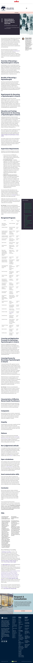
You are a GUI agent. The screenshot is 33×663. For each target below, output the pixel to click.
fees (14, 200)
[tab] (6, 518)
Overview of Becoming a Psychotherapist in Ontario (28, 203)
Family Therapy (11, 312)
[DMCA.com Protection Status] (14, 661)
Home (5, 27)
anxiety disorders (9, 466)
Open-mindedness (27, 221)
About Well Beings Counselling (28, 227)
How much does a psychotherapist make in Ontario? (15, 517)
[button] (26, 8)
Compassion (26, 216)
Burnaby (14, 560)
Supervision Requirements (28, 208)
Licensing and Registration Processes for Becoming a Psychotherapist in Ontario (28, 211)
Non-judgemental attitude (28, 220)
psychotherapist (16, 50)
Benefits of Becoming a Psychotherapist (28, 204)
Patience (26, 219)
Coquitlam (11, 560)
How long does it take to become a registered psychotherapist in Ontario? (6, 517)
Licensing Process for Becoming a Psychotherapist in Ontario (28, 212)
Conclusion (26, 224)
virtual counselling (4, 587)
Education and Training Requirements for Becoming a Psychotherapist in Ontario (28, 207)
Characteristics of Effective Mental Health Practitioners (28, 215)
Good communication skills (28, 223)
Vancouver (3, 560)
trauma (11, 455)
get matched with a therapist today (10, 588)
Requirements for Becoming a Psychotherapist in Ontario (28, 205)
